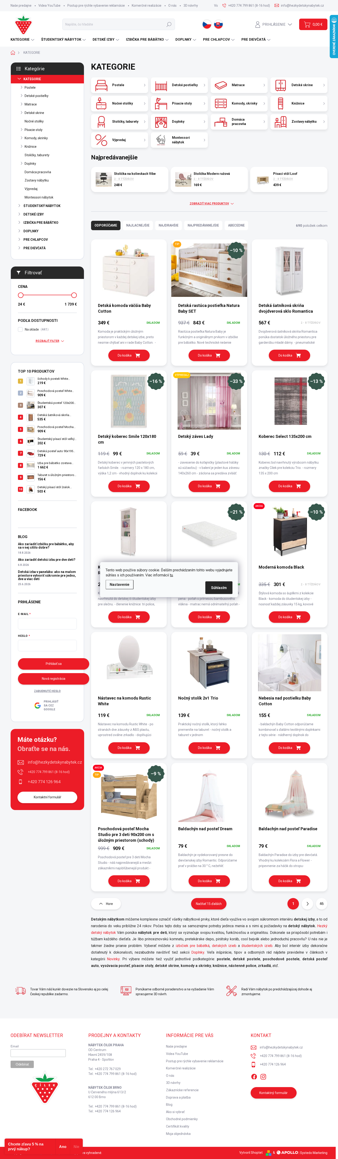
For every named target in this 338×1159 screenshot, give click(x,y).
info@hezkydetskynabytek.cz (55, 762)
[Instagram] (263, 1075)
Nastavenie (119, 584)
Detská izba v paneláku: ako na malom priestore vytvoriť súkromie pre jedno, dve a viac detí (47, 575)
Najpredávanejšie (203, 225)
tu (171, 575)
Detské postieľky (37, 96)
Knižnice (31, 146)
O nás (172, 5)
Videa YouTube (49, 5)
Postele (30, 87)
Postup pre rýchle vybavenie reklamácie (96, 5)
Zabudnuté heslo (47, 691)
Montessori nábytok (39, 197)
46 (322, 903)
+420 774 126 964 (44, 781)
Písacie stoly (34, 130)
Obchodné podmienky (182, 1119)
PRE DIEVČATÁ (34, 248)
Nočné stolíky (34, 121)
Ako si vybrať (175, 1112)
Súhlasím (219, 587)
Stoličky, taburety (37, 155)
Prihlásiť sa (54, 664)
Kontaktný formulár (273, 1093)
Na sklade (36, 330)
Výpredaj (31, 189)
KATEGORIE (32, 79)
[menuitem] (23, 39)
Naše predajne (21, 5)
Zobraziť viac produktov (209, 203)
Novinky (113, 959)
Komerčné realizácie (146, 5)
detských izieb (224, 946)
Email (15, 1046)
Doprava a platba (178, 1097)
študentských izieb (256, 946)
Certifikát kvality (177, 1126)
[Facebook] (254, 1075)
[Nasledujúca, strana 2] (307, 904)
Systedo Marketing (313, 1152)
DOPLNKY (30, 231)
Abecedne (236, 225)
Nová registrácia (53, 678)
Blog (169, 1104)
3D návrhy (190, 5)
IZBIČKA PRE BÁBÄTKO (40, 222)
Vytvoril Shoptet (251, 1152)
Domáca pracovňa (38, 172)
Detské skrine (34, 113)
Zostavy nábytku (37, 180)
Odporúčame (106, 225)
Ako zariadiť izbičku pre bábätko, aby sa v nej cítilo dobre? (46, 545)
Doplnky (30, 163)
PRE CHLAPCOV (35, 239)
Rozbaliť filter (47, 341)
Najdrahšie (168, 225)
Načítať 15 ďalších (209, 904)
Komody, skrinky (36, 138)
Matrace (31, 104)
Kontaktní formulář (47, 797)
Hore (109, 904)
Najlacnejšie (137, 225)
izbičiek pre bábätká (192, 946)
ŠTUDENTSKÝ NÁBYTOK (41, 206)
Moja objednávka (178, 1134)
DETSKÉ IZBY (33, 214)
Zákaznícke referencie (182, 1090)
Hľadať (169, 24)
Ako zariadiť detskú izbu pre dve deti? (46, 559)
